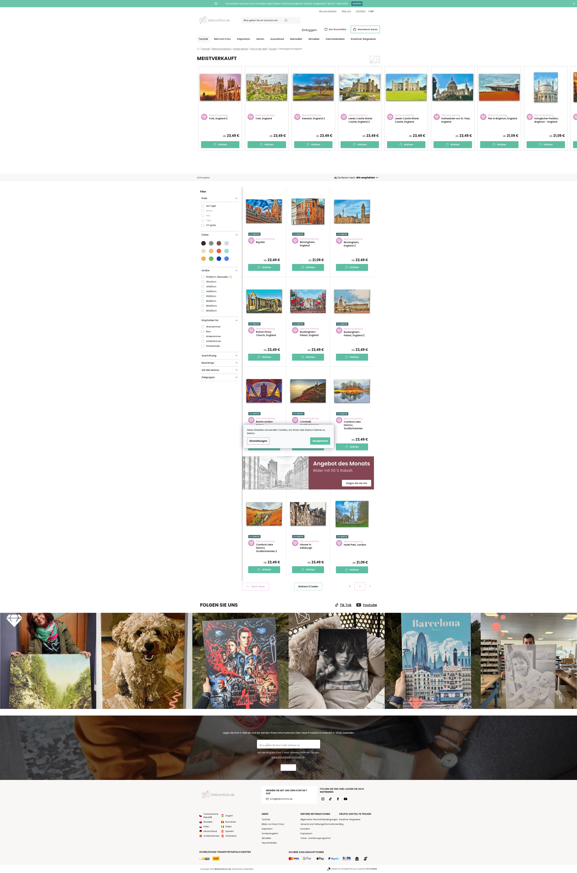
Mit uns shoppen (328, 11)
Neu (208, 215)
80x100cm (211, 306)
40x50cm (211, 286)
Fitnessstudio (213, 346)
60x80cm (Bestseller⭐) (219, 277)
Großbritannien (211, 835)
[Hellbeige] (203, 251)
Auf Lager (211, 206)
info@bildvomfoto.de (281, 798)
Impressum (306, 833)
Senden (288, 767)
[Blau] (219, 258)
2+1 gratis (211, 225)
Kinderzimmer (213, 336)
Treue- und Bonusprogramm (315, 838)
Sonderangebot (270, 833)
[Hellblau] (226, 258)
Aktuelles (266, 838)
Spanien (229, 831)
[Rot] (219, 251)
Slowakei (207, 821)
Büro (208, 331)
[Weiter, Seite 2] (360, 586)
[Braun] (219, 243)
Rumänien (230, 821)
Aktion (209, 210)
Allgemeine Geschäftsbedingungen (319, 819)
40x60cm (211, 291)
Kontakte (361, 11)
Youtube (370, 605)
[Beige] (211, 251)
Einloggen (309, 30)
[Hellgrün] (211, 258)
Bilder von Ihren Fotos (273, 824)
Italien (228, 826)
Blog (341, 824)
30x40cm (211, 281)
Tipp (208, 220)
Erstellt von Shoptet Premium (344, 869)
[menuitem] (203, 39)
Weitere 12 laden (308, 586)
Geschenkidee (269, 842)
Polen (206, 826)
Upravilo (367, 869)
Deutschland (210, 831)
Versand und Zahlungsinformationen (319, 824)
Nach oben (258, 586)
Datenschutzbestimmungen (287, 757)
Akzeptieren (320, 441)
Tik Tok (345, 605)
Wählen (222, 144)
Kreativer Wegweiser (350, 819)
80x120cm (211, 310)
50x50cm (211, 296)
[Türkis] (226, 251)
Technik (266, 819)
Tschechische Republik (210, 816)
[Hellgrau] (226, 243)
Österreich (231, 835)
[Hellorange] (203, 258)
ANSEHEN (357, 3)
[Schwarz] (203, 243)
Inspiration (267, 828)
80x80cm (211, 301)
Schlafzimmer (213, 341)
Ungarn (229, 815)
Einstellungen (258, 441)
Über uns (346, 11)
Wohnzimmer (213, 326)
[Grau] (211, 243)
